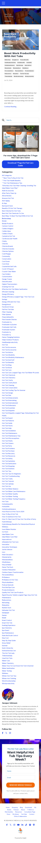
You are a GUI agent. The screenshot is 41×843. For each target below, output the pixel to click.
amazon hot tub (8, 198)
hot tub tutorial (8, 481)
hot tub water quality (10, 494)
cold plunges (6, 254)
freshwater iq (6, 322)
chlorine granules (8, 249)
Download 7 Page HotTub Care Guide (20, 164)
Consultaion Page (29, 812)
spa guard (5, 630)
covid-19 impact (8, 269)
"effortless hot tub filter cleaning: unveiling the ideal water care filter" (19, 187)
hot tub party (7, 446)
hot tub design (7, 393)
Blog (21, 807)
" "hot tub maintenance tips (12, 183)
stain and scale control (10, 635)
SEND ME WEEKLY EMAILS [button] (20, 785)
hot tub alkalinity (8, 355)
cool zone (5, 264)
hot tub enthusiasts (9, 405)
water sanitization (8, 668)
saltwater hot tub (8, 610)
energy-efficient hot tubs (11, 302)
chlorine (5, 243)
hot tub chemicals (8, 375)
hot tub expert (7, 418)
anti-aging (6, 201)
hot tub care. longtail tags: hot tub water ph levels (20, 372)
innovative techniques (9, 547)
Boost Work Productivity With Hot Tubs (19, 55)
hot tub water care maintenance (13, 491)
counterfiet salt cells (9, 266)
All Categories (7, 175)
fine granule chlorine (9, 319)
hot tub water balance (10, 489)
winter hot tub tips (9, 676)
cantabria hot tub (8, 236)
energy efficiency (8, 294)
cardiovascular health (9, 238)
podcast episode (7, 585)
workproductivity (29, 76)
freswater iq (6, 335)
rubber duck (6, 607)
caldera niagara (7, 228)
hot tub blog (6, 365)
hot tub (5, 345)
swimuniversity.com (9, 650)
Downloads (28, 807)
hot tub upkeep (8, 484)
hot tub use (6, 486)
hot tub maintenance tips (11, 436)
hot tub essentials (8, 408)
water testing (7, 671)
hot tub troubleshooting (11, 476)
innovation (5, 544)
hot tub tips (6, 471)
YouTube (24, 814)
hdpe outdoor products (10, 340)
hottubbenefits (21, 62)
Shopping (15, 807)
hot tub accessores (9, 347)
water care (6, 661)
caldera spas (6, 231)
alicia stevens (6, 196)
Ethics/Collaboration (20, 816)
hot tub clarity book (9, 383)
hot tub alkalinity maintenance (13, 357)
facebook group (8, 307)
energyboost (15, 59)
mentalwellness (17, 68)
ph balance (6, 577)
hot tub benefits (8, 362)
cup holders (6, 274)
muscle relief (6, 565)
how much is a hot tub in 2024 (13, 511)
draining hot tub (8, 287)
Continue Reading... (10, 106)
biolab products (7, 223)
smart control (7, 620)
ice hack (5, 532)
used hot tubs (7, 658)
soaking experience (8, 625)
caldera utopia (7, 233)
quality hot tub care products (12, 592)
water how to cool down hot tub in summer (18, 666)
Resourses (18, 812)
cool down (6, 261)
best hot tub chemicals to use (13, 213)
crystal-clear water (9, 271)
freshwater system (8, 330)
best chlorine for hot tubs (11, 211)
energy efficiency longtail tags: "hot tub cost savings (18, 298)
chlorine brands (7, 246)
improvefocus (28, 65)
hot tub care (6, 370)
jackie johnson (7, 549)
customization (7, 276)
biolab (4, 221)
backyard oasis (7, 206)
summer (5, 645)
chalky (4, 241)
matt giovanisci (7, 554)
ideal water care (8, 534)
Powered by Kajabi (20, 838)
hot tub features (8, 420)
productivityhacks (29, 70)
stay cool (5, 638)
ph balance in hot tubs (10, 580)
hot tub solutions (8, 468)
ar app (4, 203)
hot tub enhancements (10, 398)
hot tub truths (7, 479)
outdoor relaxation (9, 570)
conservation (6, 259)
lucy (3, 552)
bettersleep (7, 59)
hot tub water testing (10, 496)
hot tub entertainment (10, 403)
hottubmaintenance (10, 65)
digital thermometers (9, 284)
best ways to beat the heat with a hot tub (17, 216)
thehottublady (8, 76)
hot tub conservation (9, 388)
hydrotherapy (19, 65)
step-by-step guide (9, 640)
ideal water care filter (10, 537)
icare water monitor (9, 529)
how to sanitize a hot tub (11, 517)
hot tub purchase (8, 451)
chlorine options (8, 251)
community (6, 256)
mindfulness (25, 68)
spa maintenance (8, 633)
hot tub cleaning (8, 385)
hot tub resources (8, 456)
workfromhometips (18, 76)
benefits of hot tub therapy (12, 208)
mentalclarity (8, 68)
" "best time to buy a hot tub (12, 178)
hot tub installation (9, 431)
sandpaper (5, 613)
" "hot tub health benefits (11, 180)
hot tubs (5, 501)
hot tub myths (7, 441)
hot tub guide (7, 423)
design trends (7, 279)
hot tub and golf (8, 360)
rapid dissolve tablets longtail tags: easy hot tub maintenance (19, 596)
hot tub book (7, 367)
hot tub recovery (8, 453)
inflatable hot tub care (10, 542)
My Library (16, 814)
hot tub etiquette (8, 410)
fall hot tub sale (8, 309)
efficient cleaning (8, 292)
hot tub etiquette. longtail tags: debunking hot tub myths (20, 414)
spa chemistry (7, 628)
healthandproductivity (10, 62)
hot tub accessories (9, 350)
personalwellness (9, 70)
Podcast (16, 810)
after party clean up (9, 193)
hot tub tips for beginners (11, 474)
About (23, 810)
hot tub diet (6, 395)
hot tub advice (7, 352)
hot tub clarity (7, 380)
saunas (4, 615)
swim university (7, 648)
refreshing (5, 602)
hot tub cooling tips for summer (13, 390)
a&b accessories (8, 190)
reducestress (8, 73)
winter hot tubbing (9, 678)
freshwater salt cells (9, 327)
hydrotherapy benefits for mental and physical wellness (18, 525)
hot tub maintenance (9, 433)
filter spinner (6, 314)
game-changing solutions (11, 337)
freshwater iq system (9, 324)
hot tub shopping (8, 466)
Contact (31, 814)
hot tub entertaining (9, 400)
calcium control (7, 226)
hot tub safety (7, 458)
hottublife (29, 62)
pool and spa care (8, 587)
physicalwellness (19, 70)
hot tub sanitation (8, 461)
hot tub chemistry (8, 377)
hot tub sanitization (9, 463)
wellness (5, 673)
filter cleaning (7, 312)
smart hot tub (7, 623)
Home (8, 807)
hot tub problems (8, 448)
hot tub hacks (7, 425)
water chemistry (8, 663)
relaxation (15, 73)
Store (8, 814)
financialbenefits (24, 59)
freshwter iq (6, 332)
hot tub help (7, 428)
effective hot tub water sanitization (14, 289)
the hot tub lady (24, 73)
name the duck (7, 567)
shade (4, 618)
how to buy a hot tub (10, 514)
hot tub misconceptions (10, 438)
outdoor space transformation (12, 572)
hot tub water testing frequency (13, 499)
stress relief (6, 643)
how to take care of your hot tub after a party (19, 519)
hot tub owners (8, 443)
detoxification (7, 281)
